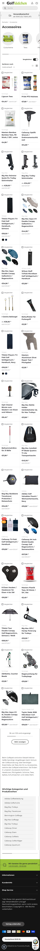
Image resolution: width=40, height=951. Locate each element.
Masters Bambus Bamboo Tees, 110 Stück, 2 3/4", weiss (10, 134)
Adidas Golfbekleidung (14, 799)
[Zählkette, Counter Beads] (10, 660)
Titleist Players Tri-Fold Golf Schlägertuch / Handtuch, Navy (10, 358)
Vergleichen (27, 59)
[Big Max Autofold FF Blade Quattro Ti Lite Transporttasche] (30, 434)
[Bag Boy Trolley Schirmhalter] (30, 162)
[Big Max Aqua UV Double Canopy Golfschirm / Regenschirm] (30, 205)
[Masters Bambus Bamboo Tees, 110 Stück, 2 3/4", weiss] (10, 118)
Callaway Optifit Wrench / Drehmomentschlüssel (30, 136)
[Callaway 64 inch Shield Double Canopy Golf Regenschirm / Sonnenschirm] (30, 525)
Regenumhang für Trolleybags (29, 675)
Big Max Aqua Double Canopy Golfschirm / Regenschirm (8, 274)
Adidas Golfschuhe (12, 803)
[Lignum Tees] (10, 82)
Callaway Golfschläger (13, 841)
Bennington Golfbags (13, 815)
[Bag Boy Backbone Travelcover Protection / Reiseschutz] (10, 480)
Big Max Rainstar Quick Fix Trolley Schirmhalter (9, 178)
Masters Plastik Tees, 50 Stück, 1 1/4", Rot (28, 590)
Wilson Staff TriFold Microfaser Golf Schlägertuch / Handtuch (30, 275)
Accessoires (13, 22)
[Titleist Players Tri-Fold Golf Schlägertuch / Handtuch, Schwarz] (10, 205)
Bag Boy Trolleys (11, 807)
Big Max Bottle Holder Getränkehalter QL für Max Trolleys (30, 408)
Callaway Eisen (11, 832)
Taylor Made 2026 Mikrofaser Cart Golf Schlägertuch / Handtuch (30, 716)
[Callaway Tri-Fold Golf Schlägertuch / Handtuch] (10, 525)
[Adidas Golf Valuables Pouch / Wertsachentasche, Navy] (30, 480)
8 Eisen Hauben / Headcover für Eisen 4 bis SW (9, 590)
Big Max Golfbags (12, 820)
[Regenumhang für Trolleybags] (30, 660)
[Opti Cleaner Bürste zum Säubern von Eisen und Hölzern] (10, 391)
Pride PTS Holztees (30, 97)
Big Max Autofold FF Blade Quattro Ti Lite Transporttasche (29, 452)
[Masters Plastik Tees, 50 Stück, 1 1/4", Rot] (30, 573)
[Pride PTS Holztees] (30, 82)
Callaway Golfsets (12, 837)
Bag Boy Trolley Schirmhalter (28, 177)
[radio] (3, 239)
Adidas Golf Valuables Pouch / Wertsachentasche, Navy (30, 497)
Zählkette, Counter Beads (10, 675)
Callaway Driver (11, 828)
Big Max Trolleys (11, 824)
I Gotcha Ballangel (9, 317)
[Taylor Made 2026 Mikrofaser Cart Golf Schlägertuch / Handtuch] (30, 698)
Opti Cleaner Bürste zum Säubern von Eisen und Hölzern (10, 408)
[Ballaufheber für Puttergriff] (30, 303)
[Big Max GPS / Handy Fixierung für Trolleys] (30, 614)
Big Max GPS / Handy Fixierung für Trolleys (29, 630)
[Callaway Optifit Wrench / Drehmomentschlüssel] (30, 118)
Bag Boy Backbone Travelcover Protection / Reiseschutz (10, 497)
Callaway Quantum (12, 845)
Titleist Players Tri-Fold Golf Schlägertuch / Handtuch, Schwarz (10, 224)
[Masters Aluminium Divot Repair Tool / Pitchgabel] (30, 341)
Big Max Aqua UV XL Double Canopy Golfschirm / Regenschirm (10, 716)
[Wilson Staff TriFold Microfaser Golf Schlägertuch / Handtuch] (30, 257)
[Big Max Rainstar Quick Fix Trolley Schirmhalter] (10, 162)
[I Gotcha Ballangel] (10, 303)
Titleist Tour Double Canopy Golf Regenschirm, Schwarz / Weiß (9, 632)
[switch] (35, 948)
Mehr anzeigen (20, 742)
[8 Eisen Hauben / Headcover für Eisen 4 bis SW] (10, 573)
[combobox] (20, 8)
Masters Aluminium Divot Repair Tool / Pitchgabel (29, 358)
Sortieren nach (7, 64)
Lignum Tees (7, 96)
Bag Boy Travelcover (13, 811)
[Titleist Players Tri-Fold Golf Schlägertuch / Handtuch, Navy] (10, 341)
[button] (36, 3)
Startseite (5, 22)
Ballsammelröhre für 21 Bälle (9, 449)
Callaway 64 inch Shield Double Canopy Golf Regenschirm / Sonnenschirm (29, 544)
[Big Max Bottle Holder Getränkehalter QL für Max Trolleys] (30, 391)
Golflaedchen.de (12, 946)
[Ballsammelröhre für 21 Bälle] (10, 434)
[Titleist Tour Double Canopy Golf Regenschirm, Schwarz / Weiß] (10, 614)
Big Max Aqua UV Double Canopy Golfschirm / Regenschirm (29, 222)
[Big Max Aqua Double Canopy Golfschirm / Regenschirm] (10, 257)
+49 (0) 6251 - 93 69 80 (17, 866)
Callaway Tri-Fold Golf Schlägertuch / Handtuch (10, 541)
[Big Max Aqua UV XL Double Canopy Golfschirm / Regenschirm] (10, 698)
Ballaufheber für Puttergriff (29, 318)
